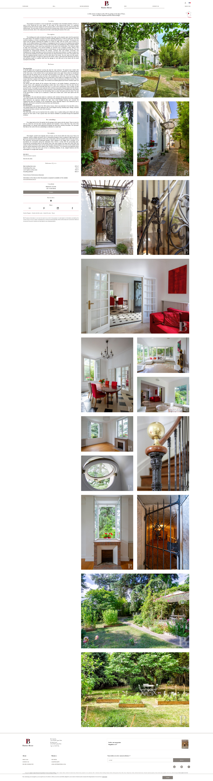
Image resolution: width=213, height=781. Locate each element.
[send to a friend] (30, 208)
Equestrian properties (151, 772)
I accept (167, 777)
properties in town (85, 772)
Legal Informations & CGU (59, 764)
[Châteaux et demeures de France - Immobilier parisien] (190, 2)
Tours (53, 213)
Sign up (181, 760)
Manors (64, 772)
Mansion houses (78, 772)
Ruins (120, 772)
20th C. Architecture (96, 772)
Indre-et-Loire (47, 213)
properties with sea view (167, 772)
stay (125, 6)
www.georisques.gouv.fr (29, 179)
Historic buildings (103, 772)
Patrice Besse (27, 772)
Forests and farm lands (159, 772)
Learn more (104, 776)
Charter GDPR (55, 761)
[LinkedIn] (58, 208)
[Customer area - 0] (185, 3)
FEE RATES (54, 759)
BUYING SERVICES (84, 6)
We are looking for (28, 764)
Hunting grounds (116, 772)
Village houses (128, 772)
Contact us (155, 6)
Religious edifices (109, 772)
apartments (90, 772)
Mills (122, 772)
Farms (125, 772)
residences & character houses (71, 772)
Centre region (27, 213)
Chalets (133, 772)
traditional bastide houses (139, 772)
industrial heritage (175, 772)
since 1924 (187, 6)
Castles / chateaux (59, 772)
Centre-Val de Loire (37, 213)
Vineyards (145, 772)
